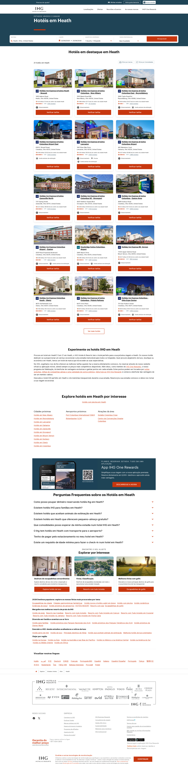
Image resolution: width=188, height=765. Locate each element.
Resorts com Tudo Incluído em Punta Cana (83, 616)
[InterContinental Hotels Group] (39, 9)
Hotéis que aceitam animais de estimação (105, 633)
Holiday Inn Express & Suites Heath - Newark (54, 92)
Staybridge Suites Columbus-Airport (93, 248)
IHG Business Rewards (102, 717)
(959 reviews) (134, 259)
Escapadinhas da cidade (42, 603)
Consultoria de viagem (102, 720)
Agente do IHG (69, 732)
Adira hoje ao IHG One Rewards (108, 372)
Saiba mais (131, 745)
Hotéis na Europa (39, 640)
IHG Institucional (100, 732)
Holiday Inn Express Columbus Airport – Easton (52, 248)
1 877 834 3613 (56, 741)
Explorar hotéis (69, 720)
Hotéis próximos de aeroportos (61, 606)
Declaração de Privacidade (71, 763)
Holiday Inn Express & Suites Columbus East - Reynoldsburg (135, 92)
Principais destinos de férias (75, 633)
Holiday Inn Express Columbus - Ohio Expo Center (135, 299)
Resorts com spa (97, 606)
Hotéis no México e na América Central (112, 640)
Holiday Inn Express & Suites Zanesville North (51, 197)
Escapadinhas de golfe (114, 606)
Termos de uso (131, 723)
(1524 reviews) (134, 103)
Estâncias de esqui (39, 606)
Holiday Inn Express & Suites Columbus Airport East (51, 143)
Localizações (88, 9)
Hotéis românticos (141, 603)
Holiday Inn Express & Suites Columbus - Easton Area (134, 197)
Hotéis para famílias (40, 623)
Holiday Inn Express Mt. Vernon (135, 247)
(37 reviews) (92, 103)
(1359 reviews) (134, 311)
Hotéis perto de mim (40, 633)
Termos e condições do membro (137, 717)
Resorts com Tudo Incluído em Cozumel (137, 613)
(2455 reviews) (93, 311)
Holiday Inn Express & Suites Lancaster (93, 143)
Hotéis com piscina (125, 603)
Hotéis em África (61, 643)
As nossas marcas (131, 9)
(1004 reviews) (51, 154)
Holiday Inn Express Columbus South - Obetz (52, 299)
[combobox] (34, 41)
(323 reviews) (51, 260)
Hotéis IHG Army (100, 723)
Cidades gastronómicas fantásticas (67, 603)
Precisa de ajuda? (43, 2)
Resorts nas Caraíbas (54, 613)
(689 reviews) (51, 311)
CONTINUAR (143, 759)
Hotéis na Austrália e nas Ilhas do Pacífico (78, 640)
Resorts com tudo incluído (75, 613)
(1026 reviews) (93, 154)
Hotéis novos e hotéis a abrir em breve (100, 603)
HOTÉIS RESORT (82, 606)
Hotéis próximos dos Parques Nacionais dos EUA (70, 623)
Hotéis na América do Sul (140, 640)
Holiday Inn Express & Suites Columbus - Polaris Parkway (93, 299)
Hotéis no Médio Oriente (43, 643)
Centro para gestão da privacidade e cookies (139, 726)
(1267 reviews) (93, 260)
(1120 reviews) (93, 209)
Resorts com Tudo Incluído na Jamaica (48, 616)
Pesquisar (162, 39)
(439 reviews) (51, 103)
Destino (13, 37)
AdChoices (130, 720)
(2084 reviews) (134, 209)
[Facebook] (34, 718)
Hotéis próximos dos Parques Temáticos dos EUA (112, 623)
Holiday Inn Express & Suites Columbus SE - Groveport (93, 197)
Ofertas (100, 9)
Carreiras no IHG (69, 717)
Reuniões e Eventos (114, 9)
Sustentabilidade (101, 726)
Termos (70, 761)
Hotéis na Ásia (54, 640)
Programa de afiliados (71, 729)
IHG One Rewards (133, 367)
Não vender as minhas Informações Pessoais (138, 731)
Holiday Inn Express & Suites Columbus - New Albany (93, 92)
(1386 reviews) (134, 154)
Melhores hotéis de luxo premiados (137, 633)
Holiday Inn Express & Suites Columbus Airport (134, 143)
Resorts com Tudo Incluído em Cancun (103, 613)
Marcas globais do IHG (71, 723)
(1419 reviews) (51, 209)
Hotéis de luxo (56, 633)
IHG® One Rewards (149, 9)
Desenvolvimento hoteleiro (73, 726)
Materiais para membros (103, 729)
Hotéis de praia (38, 613)
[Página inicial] (36, 671)
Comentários (131, 735)
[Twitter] (39, 718)
